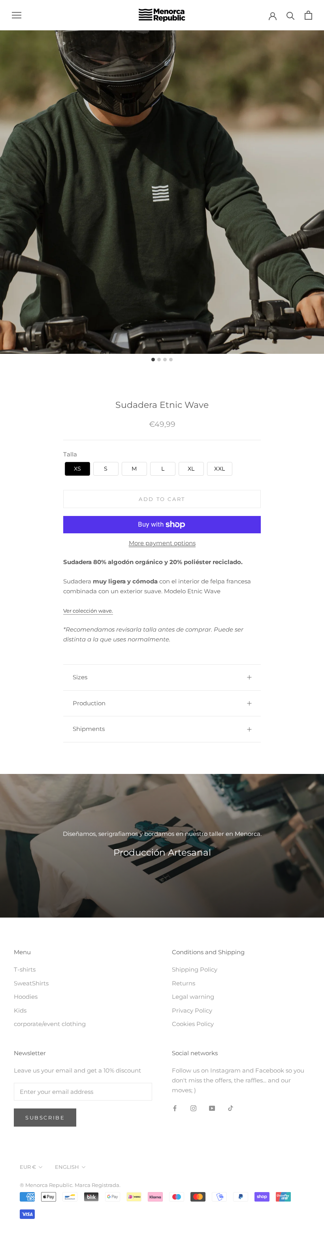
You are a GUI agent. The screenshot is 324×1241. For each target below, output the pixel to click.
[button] (77, 469)
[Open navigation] (16, 15)
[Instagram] (193, 1108)
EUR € (28, 1167)
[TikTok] (231, 1108)
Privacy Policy (192, 1010)
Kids (20, 1010)
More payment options (162, 543)
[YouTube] (212, 1108)
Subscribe (45, 1117)
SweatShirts (31, 983)
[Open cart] (308, 15)
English (67, 1167)
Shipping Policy (194, 969)
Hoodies (26, 996)
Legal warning (193, 996)
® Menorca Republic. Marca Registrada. (70, 1185)
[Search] (290, 15)
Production (89, 703)
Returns (183, 983)
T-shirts (25, 969)
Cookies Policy (193, 1024)
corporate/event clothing (50, 1024)
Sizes (80, 677)
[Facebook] (175, 1108)
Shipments (89, 729)
